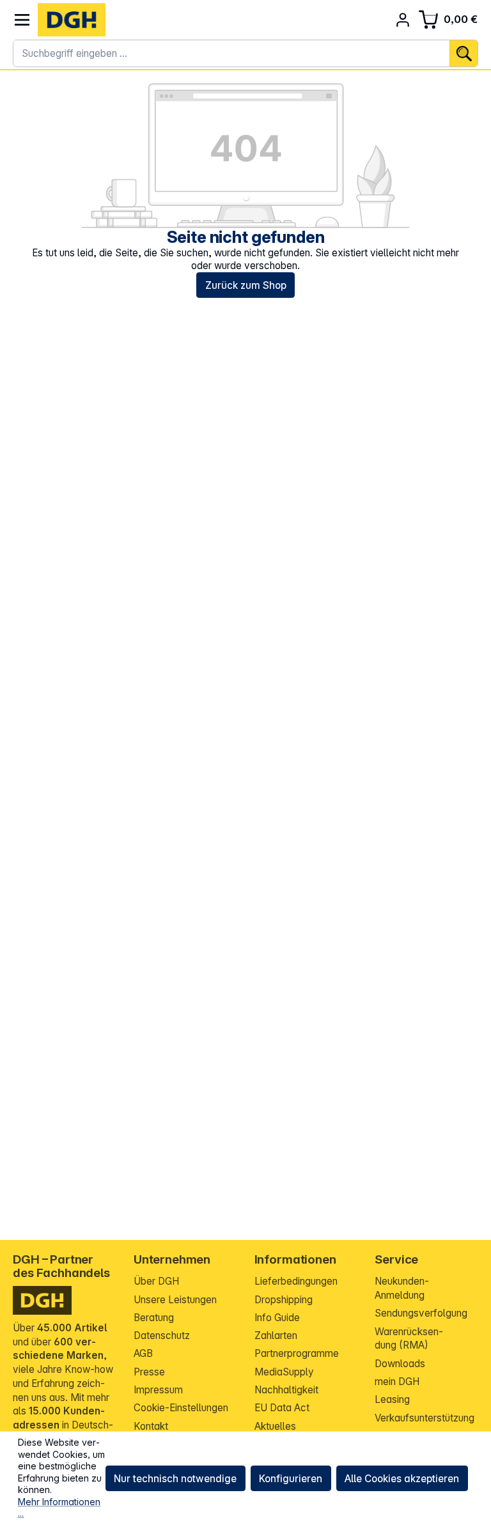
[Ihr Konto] (403, 20)
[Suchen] (463, 53)
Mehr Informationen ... (59, 1507)
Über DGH (156, 1281)
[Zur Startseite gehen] (71, 19)
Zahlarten (275, 1335)
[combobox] (231, 53)
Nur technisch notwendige (175, 1479)
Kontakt (151, 1426)
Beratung (154, 1318)
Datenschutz (162, 1335)
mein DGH (397, 1381)
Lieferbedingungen (296, 1281)
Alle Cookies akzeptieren (402, 1479)
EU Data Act (281, 1408)
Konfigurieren (290, 1479)
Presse (149, 1372)
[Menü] (22, 20)
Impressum (158, 1390)
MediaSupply (284, 1372)
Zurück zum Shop (245, 285)
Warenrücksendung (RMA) (409, 1339)
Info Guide (277, 1318)
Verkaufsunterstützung (424, 1418)
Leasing (392, 1399)
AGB (143, 1353)
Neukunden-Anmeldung (402, 1288)
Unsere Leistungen (175, 1300)
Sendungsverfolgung (421, 1313)
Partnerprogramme (296, 1353)
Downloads (400, 1364)
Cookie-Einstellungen (181, 1408)
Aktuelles (275, 1426)
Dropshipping (283, 1300)
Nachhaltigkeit (286, 1390)
